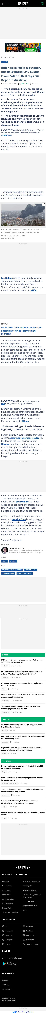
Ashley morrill (31, 570)
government (22, 501)
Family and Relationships (9, 783)
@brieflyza (6, 135)
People (4, 772)
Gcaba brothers (8, 573)
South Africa (19, 519)
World (11, 57)
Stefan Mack (25, 84)
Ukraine (5, 444)
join (3, 403)
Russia (4, 561)
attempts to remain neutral (24, 437)
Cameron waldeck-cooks (12, 570)
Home (3, 57)
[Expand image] (44, 204)
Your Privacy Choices (25, 1012)
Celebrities (5, 677)
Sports (4, 689)
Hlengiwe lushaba (24, 573)
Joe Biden (6, 277)
